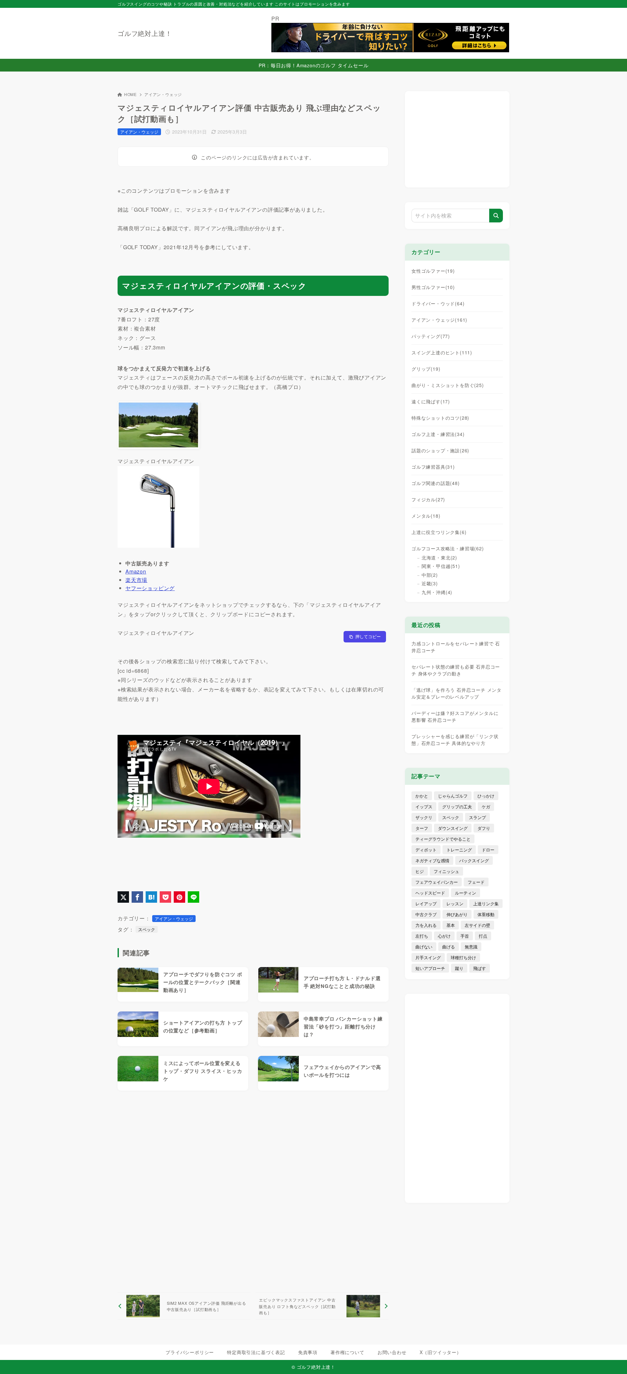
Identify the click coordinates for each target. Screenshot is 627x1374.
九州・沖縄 (437, 592)
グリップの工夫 (457, 806)
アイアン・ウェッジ (163, 94)
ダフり (483, 828)
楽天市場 (136, 580)
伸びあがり (457, 914)
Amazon (135, 571)
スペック (146, 929)
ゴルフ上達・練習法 (437, 434)
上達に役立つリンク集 (438, 532)
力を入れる (426, 925)
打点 (483, 936)
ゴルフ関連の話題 (435, 483)
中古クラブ (426, 914)
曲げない (423, 947)
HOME (130, 94)
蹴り (459, 968)
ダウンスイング (453, 828)
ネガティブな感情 (432, 860)
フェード (476, 882)
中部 (430, 575)
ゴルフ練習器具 (433, 466)
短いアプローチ (430, 968)
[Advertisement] (253, 1191)
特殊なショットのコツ (440, 417)
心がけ (444, 936)
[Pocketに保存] (165, 897)
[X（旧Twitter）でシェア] (123, 897)
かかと (421, 796)
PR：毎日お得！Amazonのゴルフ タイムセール (314, 65)
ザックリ (423, 817)
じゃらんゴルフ (453, 796)
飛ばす (479, 968)
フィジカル (428, 499)
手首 (464, 936)
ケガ (486, 806)
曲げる (448, 947)
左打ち (421, 936)
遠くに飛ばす (430, 401)
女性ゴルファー (433, 270)
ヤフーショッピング (150, 588)
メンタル (425, 515)
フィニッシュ (446, 871)
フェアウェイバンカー (436, 882)
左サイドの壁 (477, 925)
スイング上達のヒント (441, 352)
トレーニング (459, 850)
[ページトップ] (612, 1359)
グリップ (425, 368)
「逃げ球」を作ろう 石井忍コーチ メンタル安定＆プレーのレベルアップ (456, 693)
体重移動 (485, 914)
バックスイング (474, 860)
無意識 (471, 947)
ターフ (421, 828)
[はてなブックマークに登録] (151, 897)
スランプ (477, 817)
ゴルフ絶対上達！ (145, 33)
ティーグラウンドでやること (443, 839)
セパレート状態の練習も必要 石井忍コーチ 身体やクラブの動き (455, 670)
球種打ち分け (463, 957)
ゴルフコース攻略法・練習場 (447, 548)
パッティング (430, 336)
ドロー (488, 850)
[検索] (496, 215)
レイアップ (426, 903)
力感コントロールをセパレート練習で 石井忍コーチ (455, 647)
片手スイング (428, 957)
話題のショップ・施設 (440, 450)
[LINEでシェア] (193, 897)
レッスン (454, 903)
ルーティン (465, 893)
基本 (450, 925)
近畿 (430, 583)
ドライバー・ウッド (437, 303)
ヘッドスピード (430, 893)
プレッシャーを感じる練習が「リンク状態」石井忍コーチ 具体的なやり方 (454, 739)
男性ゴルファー (433, 287)
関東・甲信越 (441, 566)
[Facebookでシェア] (137, 897)
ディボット (426, 850)
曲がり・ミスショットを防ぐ (447, 385)
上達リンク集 (486, 903)
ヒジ (419, 871)
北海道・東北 (439, 557)
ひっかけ (485, 796)
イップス (423, 806)
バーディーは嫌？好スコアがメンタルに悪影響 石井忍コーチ (454, 716)
